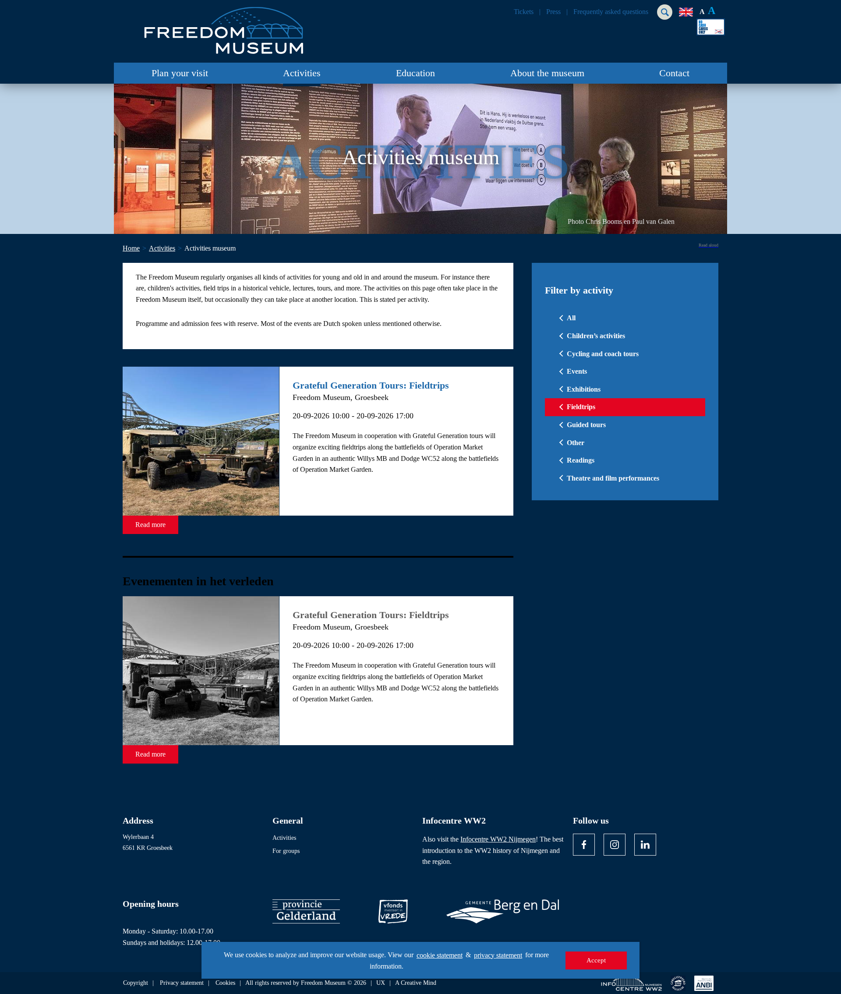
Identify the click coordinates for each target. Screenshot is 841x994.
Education (415, 72)
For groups (286, 851)
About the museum (547, 72)
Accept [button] (596, 960)
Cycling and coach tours (603, 353)
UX (380, 983)
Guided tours (586, 424)
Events (577, 371)
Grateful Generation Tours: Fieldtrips (371, 385)
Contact (674, 72)
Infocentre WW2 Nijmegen (498, 839)
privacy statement (498, 955)
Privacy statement (182, 983)
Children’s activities (596, 336)
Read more (150, 524)
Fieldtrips (581, 406)
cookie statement (440, 955)
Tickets (524, 11)
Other (575, 442)
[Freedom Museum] (224, 27)
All (571, 318)
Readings (580, 460)
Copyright (135, 983)
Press (553, 11)
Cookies (225, 983)
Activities (302, 72)
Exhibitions (584, 389)
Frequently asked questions (610, 11)
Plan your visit (180, 72)
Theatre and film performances (613, 478)
